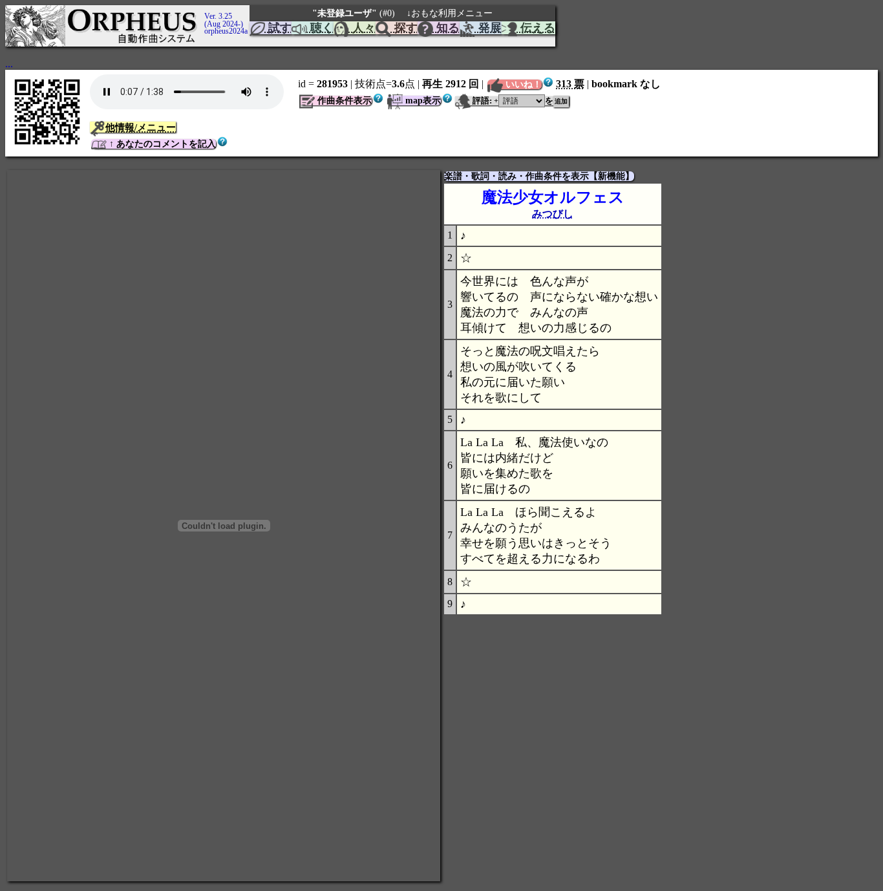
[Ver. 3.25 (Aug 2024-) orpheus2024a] (202, 11)
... (9, 63)
